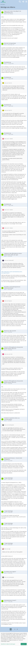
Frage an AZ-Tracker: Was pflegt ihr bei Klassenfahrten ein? (12, 12)
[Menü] (26, 1)
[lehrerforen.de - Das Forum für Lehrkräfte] (3, 1)
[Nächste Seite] (17, 629)
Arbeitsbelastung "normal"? (10, 600)
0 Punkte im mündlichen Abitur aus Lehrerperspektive (12, 418)
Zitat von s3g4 (7, 549)
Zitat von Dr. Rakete (8, 138)
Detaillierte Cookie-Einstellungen (8, 644)
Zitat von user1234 (8, 354)
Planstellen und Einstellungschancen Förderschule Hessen (12, 287)
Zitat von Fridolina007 (9, 260)
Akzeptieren (23, 644)
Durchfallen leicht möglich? (10, 571)
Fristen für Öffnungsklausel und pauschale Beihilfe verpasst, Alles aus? (13, 348)
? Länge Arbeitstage (8, 478)
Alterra (5, 13)
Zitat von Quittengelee (9, 425)
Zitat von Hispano (8, 301)
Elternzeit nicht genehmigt (10, 43)
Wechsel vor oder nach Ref (10, 330)
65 (14, 629)
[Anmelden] (23, 1)
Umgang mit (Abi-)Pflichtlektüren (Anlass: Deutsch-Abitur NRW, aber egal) (13, 254)
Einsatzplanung (7, 62)
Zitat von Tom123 (8, 83)
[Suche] (19, 1)
